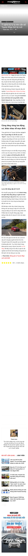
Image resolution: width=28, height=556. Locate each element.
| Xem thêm (20, 455)
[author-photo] (14, 437)
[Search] (26, 2)
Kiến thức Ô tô (10, 21)
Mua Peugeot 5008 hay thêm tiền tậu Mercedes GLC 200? (17, 499)
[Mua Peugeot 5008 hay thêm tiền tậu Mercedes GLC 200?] (5, 499)
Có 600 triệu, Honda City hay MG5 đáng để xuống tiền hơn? (17, 476)
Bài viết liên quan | (8, 455)
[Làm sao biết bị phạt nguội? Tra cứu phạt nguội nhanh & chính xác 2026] (5, 461)
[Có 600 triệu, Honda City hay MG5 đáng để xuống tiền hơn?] (5, 476)
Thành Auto (6, 29)
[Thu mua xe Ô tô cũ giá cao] (14, 531)
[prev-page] (3, 505)
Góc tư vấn (4, 21)
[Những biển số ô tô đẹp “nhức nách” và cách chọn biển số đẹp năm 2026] (5, 484)
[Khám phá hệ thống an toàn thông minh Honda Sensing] (5, 491)
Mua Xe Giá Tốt (6, 75)
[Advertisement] (14, 51)
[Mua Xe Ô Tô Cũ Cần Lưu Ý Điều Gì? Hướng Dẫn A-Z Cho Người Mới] (5, 469)
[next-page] (5, 505)
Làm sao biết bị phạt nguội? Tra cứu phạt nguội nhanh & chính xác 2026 (18, 461)
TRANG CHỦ (4, 6)
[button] (2, 2)
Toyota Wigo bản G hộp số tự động (15, 91)
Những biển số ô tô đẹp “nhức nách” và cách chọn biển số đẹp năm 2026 (18, 484)
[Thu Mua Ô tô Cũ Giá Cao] (14, 71)
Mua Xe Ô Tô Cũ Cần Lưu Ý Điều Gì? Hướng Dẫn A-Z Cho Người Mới (18, 469)
